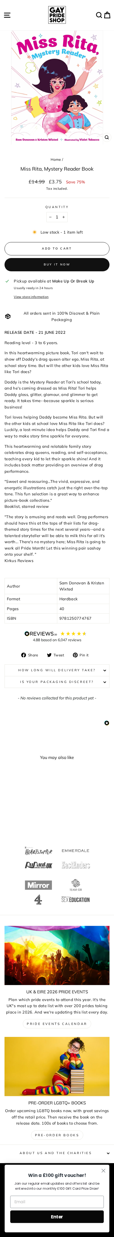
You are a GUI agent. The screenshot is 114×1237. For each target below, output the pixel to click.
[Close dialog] (103, 1171)
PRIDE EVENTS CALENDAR (57, 1024)
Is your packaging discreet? (57, 682)
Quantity (57, 207)
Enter (57, 1216)
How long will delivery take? (57, 670)
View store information (31, 297)
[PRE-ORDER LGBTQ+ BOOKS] (57, 1066)
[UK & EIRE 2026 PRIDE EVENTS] (57, 955)
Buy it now (57, 264)
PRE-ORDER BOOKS (57, 1135)
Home (56, 159)
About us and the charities (56, 1153)
